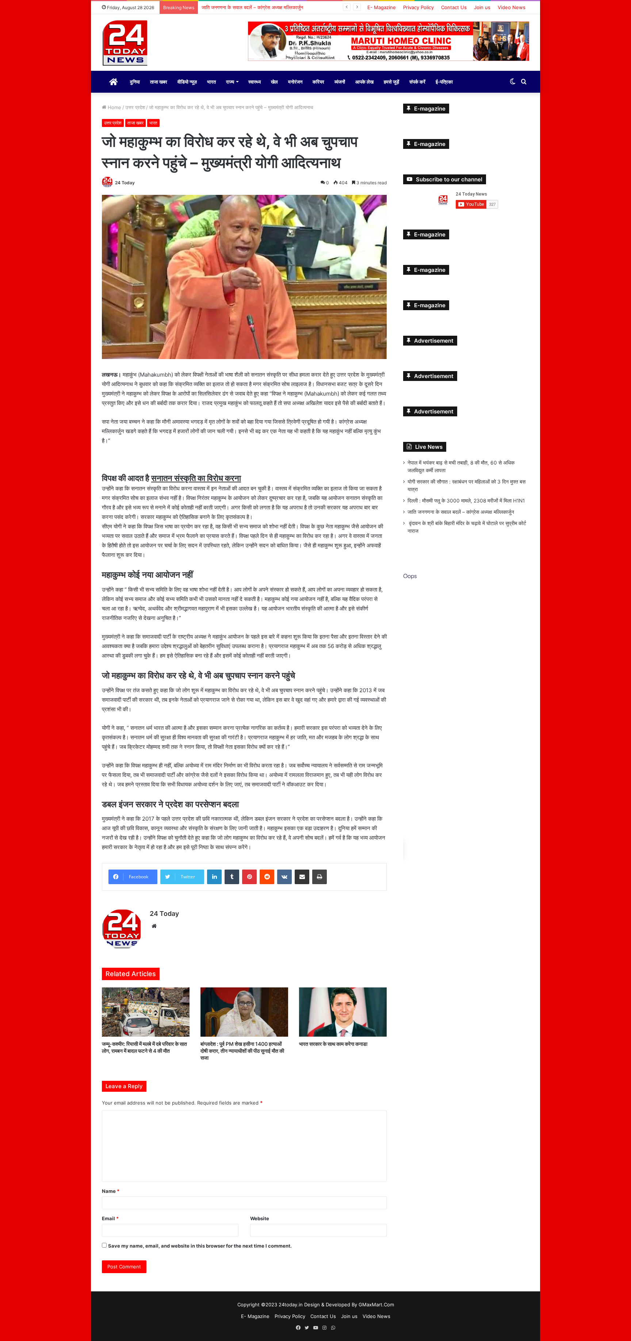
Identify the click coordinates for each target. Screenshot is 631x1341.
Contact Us (454, 7)
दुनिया (135, 82)
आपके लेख (364, 82)
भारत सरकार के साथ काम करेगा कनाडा (333, 1044)
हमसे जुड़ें (391, 82)
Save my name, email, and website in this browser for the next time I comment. (200, 1246)
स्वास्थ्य (254, 82)
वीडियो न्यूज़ (187, 82)
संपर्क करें (417, 82)
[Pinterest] (249, 877)
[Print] (319, 877)
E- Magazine (381, 7)
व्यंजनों (339, 82)
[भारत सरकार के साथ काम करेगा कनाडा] (343, 1012)
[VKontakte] (284, 877)
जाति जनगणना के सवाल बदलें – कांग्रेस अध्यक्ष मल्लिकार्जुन (461, 512)
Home (113, 107)
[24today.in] (125, 43)
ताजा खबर (158, 82)
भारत (211, 82)
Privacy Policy (418, 7)
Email (110, 1218)
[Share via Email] (302, 877)
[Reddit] (267, 877)
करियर (318, 82)
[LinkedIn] (214, 877)
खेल (274, 82)
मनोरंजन (295, 82)
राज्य (230, 82)
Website (259, 1218)
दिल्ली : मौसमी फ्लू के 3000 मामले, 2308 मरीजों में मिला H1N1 (466, 501)
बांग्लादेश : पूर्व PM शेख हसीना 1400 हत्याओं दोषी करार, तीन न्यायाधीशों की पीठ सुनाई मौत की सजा (242, 1051)
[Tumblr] (232, 877)
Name (110, 1191)
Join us (482, 7)
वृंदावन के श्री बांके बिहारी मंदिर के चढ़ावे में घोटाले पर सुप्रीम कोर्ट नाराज (264, 7)
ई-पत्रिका (444, 82)
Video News (511, 7)
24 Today (125, 182)
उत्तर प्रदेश (135, 107)
